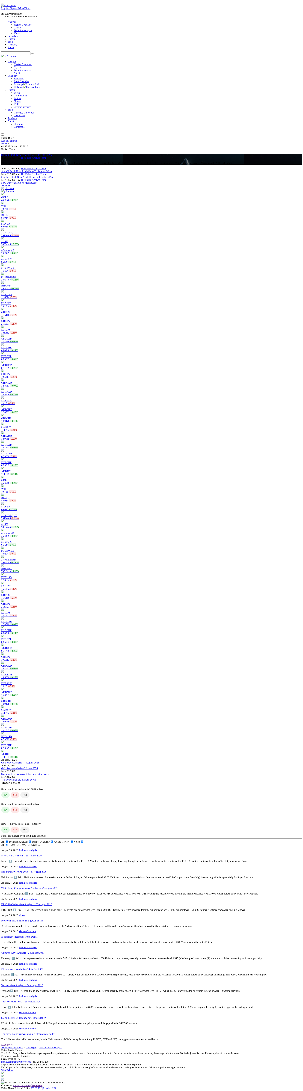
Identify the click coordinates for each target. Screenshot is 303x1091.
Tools (10, 41)
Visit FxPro (7, 1070)
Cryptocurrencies (22, 107)
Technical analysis (23, 30)
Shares (17, 101)
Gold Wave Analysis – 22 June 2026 (19, 768)
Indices (17, 98)
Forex (17, 92)
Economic (19, 78)
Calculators (19, 115)
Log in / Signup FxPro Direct (15, 8)
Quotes (11, 39)
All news (5, 185)
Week (34, 845)
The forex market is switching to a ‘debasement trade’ (28, 1034)
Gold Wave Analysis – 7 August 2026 (20, 762)
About (11, 47)
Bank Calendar (21, 81)
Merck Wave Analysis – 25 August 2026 (21, 855)
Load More (6, 1044)
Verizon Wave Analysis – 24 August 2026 (22, 985)
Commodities (20, 95)
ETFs (16, 104)
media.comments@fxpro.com (16, 1061)
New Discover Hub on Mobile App (19, 182)
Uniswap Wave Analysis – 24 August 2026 (22, 952)
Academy (12, 44)
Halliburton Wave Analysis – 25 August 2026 (24, 871)
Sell (15, 795)
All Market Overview (12, 1047)
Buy (5, 795)
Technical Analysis (18, 841)
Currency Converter (24, 112)
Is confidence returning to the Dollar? (19, 936)
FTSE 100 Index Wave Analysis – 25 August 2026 (26, 904)
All (3, 841)
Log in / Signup (9, 140)
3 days (23, 845)
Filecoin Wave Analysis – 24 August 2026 (22, 969)
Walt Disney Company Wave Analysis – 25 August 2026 (29, 888)
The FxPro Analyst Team (33, 157)
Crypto (17, 27)
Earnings (18, 84)
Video (17, 33)
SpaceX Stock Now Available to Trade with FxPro (26, 155)
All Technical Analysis (50, 1047)
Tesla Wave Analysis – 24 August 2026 (20, 1001)
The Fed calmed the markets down (18, 779)
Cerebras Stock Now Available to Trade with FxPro (27, 177)
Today (12, 845)
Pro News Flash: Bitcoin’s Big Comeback (22, 920)
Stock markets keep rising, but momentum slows (25, 774)
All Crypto (31, 1047)
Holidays (19, 87)
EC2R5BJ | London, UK (43, 1088)
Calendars (13, 36)
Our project (19, 124)
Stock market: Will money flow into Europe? (23, 1017)
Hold (25, 795)
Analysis (12, 22)
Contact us (19, 126)
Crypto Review (62, 841)
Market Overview (23, 24)
